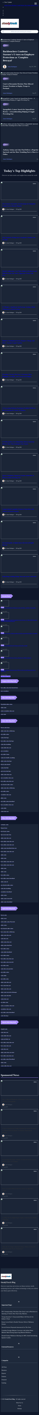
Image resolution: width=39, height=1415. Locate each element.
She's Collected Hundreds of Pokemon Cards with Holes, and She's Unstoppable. (18, 607)
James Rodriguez (12, 66)
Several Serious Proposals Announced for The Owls (16, 1327)
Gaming (4, 1383)
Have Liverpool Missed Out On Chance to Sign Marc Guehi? (14, 645)
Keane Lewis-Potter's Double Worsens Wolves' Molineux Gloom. (18, 1323)
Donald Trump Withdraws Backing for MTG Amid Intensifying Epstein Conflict (19, 1336)
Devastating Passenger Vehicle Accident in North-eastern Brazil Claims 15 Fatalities (19, 633)
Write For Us (19, 1402)
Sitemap (19, 1408)
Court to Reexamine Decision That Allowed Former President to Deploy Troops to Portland (18, 86)
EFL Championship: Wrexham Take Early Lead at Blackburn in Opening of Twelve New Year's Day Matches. (19, 1312)
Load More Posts (6, 676)
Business (4, 1370)
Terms (19, 1405)
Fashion (4, 1376)
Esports (4, 1373)
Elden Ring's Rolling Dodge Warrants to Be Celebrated (19, 576)
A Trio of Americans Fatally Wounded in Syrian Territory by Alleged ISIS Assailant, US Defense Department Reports (19, 1130)
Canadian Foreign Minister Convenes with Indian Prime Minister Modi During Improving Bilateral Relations (17, 1331)
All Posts (4, 1367)
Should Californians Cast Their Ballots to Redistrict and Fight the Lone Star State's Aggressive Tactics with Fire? (19, 273)
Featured (4, 1379)
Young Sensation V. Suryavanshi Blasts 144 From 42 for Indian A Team (17, 1318)
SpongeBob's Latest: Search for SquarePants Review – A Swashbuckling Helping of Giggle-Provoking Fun (19, 112)
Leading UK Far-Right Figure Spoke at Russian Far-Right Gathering (16, 657)
